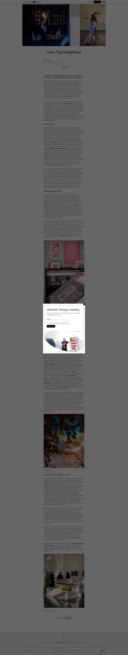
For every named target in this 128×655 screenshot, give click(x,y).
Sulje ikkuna (77, 331)
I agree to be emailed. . (58, 323)
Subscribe (51, 326)
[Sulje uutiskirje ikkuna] (84, 304)
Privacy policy (64, 323)
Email (48, 319)
